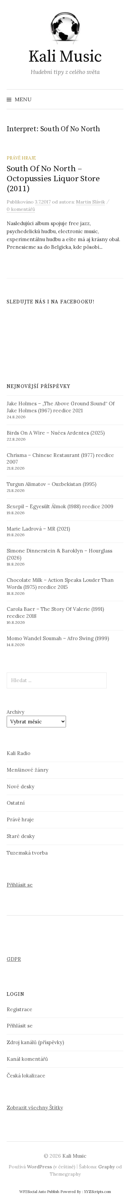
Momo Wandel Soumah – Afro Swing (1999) (58, 638)
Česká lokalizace (26, 1075)
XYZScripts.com (97, 1191)
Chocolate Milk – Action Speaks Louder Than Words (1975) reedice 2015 (60, 583)
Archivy (15, 712)
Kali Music (65, 57)
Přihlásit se (20, 885)
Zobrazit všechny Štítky (35, 1107)
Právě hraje (21, 158)
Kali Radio (18, 753)
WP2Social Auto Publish (39, 1191)
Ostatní (16, 803)
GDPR (14, 959)
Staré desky (21, 836)
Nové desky (20, 786)
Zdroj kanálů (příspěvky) (35, 1042)
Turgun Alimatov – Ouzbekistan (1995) (51, 484)
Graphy (106, 1167)
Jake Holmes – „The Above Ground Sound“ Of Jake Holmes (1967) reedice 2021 (61, 407)
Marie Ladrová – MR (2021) (38, 529)
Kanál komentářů (27, 1059)
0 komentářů (21, 209)
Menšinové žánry (27, 770)
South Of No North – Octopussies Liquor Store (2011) (53, 179)
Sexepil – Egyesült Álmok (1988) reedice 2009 (60, 506)
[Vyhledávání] (117, 99)
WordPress (39, 1167)
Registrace (19, 1009)
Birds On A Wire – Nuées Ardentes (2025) (56, 433)
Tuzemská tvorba (27, 853)
